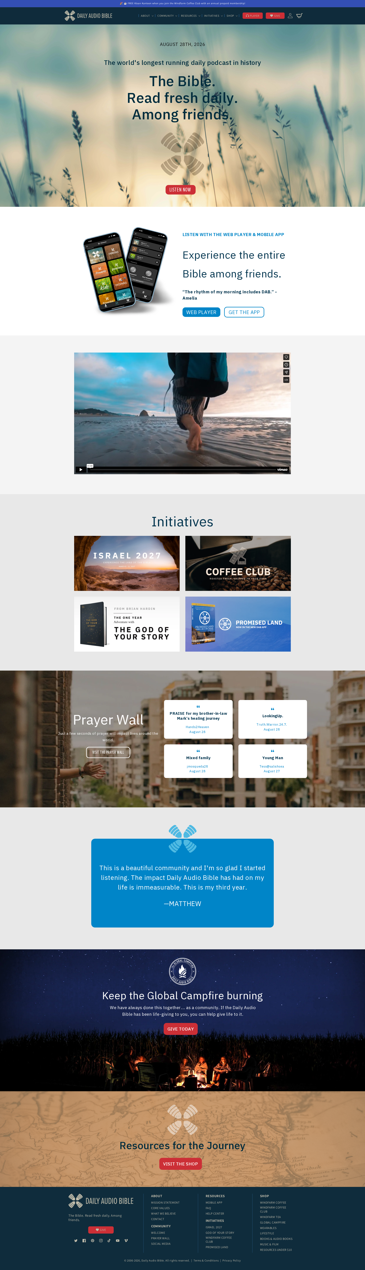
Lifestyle (267, 1233)
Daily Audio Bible (152, 1260)
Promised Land (217, 1247)
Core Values (160, 1208)
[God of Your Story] (127, 624)
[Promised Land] (238, 624)
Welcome (158, 1233)
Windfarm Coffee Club (219, 1240)
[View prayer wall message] (198, 719)
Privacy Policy (231, 1260)
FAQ (208, 1208)
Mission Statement (165, 1203)
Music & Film (269, 1244)
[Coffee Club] (127, 563)
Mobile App (214, 1203)
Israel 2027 (214, 1227)
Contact (157, 1219)
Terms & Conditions (206, 1260)
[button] (147, 16)
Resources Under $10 (276, 1250)
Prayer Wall (160, 1238)
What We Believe (163, 1214)
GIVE (277, 15)
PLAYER (254, 15)
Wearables (268, 1228)
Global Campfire (273, 1222)
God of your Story (220, 1233)
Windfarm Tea (270, 1217)
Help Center (215, 1214)
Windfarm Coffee (273, 1203)
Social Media (161, 1244)
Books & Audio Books (276, 1239)
